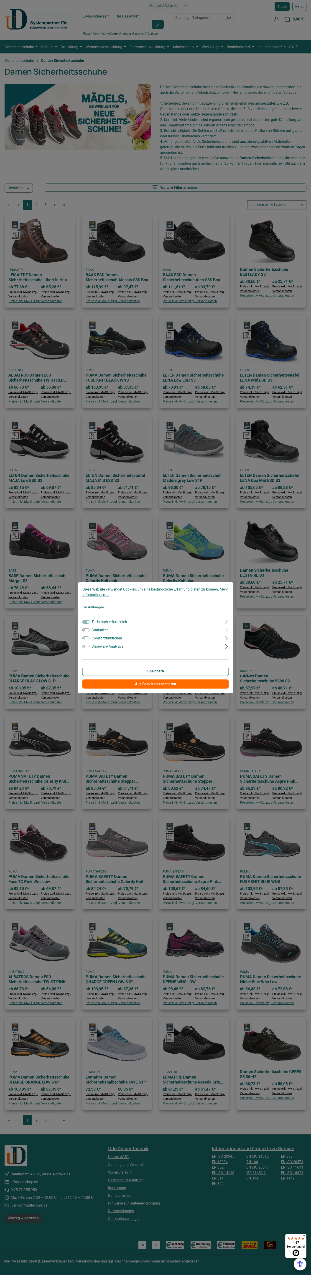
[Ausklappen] (226, 621)
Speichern (155, 671)
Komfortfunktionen (107, 638)
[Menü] (303, 1236)
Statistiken (100, 630)
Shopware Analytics (107, 646)
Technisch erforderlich (109, 622)
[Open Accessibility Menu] (300, 1264)
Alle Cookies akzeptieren (155, 684)
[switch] (86, 630)
